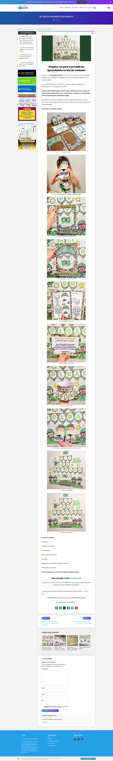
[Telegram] (72, 608)
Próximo (86, 618)
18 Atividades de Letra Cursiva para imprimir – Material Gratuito (25, 56)
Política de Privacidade (53, 741)
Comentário (45, 669)
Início (21, 29)
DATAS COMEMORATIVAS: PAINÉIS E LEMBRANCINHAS (27, 73)
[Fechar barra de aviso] (111, 2)
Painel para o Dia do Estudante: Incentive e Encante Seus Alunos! (47, 648)
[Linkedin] (68, 608)
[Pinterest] (76, 608)
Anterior (46, 618)
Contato (50, 738)
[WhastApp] (60, 608)
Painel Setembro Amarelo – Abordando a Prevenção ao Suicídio (72, 648)
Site (43, 700)
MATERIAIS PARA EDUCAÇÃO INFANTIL (26, 88)
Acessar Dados (51, 745)
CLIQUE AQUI (76, 578)
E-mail (44, 694)
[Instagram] (78, 739)
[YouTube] (75, 739)
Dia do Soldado (67, 75)
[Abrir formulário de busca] (95, 7)
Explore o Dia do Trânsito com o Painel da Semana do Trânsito (60, 648)
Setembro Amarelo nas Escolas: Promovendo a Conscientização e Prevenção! (50, 623)
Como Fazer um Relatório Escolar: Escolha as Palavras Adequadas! (26, 63)
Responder (45, 722)
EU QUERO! (81, 2)
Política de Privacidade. (54, 707)
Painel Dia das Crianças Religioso (84, 648)
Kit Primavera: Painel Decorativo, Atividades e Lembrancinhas (82, 622)
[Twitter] (64, 608)
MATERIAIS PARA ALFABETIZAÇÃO (25, 81)
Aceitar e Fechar (88, 758)
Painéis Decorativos (28, 29)
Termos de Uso (51, 743)
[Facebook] (56, 608)
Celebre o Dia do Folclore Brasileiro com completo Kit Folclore (26, 49)
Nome (44, 688)
